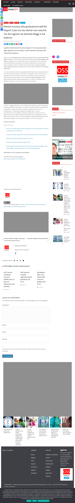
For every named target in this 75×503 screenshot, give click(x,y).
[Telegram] (1, 14)
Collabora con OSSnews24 (58, 112)
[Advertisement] (46, 8)
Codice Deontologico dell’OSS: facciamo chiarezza (19, 138)
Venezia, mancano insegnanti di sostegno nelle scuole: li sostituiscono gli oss (67, 212)
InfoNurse (56, 2)
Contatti (54, 115)
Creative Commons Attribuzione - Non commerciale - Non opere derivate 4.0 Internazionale (66, 458)
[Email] (1, 26)
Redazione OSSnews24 (16, 41)
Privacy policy (49, 460)
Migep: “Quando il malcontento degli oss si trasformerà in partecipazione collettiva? (47, 433)
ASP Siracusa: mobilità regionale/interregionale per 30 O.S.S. (26, 277)
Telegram (48, 470)
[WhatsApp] (1, 17)
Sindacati (20, 2)
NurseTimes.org (38, 484)
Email (4, 332)
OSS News (6, 2)
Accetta (29, 500)
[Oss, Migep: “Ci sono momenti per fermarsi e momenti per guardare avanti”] (58, 225)
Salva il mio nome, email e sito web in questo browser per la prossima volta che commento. (24, 350)
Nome (4, 325)
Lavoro (13, 2)
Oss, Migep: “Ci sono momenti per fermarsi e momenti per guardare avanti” (67, 228)
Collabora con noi (17, 5)
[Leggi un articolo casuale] (73, 4)
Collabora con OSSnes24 (52, 454)
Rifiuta (34, 500)
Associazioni (28, 2)
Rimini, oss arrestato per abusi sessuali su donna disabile (59, 432)
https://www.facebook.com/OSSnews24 (14, 159)
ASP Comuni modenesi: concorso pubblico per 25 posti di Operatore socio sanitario (9, 279)
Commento (5, 305)
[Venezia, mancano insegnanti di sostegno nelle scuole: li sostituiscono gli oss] (58, 208)
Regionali (37, 2)
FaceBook (48, 467)
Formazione (47, 2)
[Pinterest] (1, 23)
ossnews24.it (7, 484)
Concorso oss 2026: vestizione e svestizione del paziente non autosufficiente (27, 134)
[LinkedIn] (1, 12)
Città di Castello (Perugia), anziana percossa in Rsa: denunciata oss (14, 239)
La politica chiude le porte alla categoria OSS (18, 142)
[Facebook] (1, 9)
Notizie (33, 454)
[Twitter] (1, 20)
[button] (41, 2)
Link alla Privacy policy (43, 500)
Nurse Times (6, 5)
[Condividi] (1, 29)
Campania (6, 22)
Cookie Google (49, 464)
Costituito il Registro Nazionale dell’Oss (37, 239)
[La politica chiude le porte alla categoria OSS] (58, 172)
